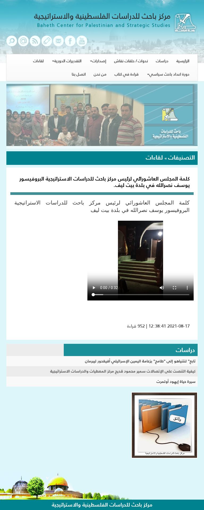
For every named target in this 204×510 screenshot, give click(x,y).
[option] (102, 116)
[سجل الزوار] (46, 43)
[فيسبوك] (70, 43)
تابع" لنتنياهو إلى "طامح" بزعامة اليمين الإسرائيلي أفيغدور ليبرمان (140, 361)
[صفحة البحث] (11, 43)
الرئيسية (182, 61)
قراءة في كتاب (126, 74)
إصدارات (99, 61)
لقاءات (38, 61)
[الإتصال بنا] (58, 43)
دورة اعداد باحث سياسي (169, 74)
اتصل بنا (79, 74)
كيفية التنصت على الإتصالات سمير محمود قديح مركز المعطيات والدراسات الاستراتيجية (123, 371)
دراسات (162, 61)
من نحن (100, 74)
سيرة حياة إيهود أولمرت (176, 381)
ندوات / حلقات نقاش (131, 61)
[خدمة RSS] (35, 43)
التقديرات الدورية (68, 61)
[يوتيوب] (81, 43)
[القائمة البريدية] (23, 43)
